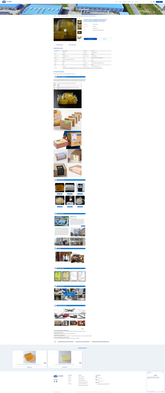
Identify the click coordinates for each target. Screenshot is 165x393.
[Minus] (162, 372)
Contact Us (70, 383)
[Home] (58, 377)
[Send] (163, 392)
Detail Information (59, 44)
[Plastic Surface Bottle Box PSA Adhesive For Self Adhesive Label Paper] (64, 357)
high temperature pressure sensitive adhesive (65, 341)
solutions (69, 380)
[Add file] (148, 392)
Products (69, 378)
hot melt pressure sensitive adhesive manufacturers (100, 341)
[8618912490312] (54, 381)
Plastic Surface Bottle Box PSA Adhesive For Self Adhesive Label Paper (65, 364)
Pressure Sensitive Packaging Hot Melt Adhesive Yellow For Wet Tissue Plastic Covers (29, 364)
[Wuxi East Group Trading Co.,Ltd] (7, 2)
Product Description (72, 44)
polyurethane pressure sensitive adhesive (83, 341)
